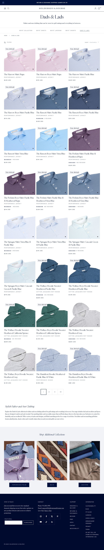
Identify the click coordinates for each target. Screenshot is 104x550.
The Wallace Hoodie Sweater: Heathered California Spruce (16, 331)
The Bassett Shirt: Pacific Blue (49, 113)
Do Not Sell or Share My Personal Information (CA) (92, 535)
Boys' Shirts (41, 30)
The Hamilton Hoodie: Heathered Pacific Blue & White (50, 375)
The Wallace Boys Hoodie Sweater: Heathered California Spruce (51, 331)
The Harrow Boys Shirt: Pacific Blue (19, 113)
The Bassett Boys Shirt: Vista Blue (50, 154)
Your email (8, 519)
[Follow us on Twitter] (52, 516)
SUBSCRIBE (28, 522)
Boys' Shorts (71, 30)
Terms (88, 529)
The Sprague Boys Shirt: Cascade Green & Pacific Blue (18, 287)
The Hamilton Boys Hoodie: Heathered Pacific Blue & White (82, 375)
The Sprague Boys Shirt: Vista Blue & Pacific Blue (51, 243)
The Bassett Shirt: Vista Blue (16, 154)
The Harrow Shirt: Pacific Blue (81, 74)
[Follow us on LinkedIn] (52, 522)
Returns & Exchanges (73, 512)
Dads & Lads (84, 30)
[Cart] (99, 8)
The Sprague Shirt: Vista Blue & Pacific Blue (17, 243)
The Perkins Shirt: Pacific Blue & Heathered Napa (82, 155)
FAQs (71, 519)
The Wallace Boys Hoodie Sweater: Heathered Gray (19, 375)
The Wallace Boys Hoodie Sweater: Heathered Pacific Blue (83, 287)
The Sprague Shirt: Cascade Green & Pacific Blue (83, 243)
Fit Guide (89, 512)
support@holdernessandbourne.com (53, 508)
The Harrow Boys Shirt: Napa (48, 74)
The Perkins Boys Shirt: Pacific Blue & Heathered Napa (19, 199)
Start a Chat (47, 511)
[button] (92, 42)
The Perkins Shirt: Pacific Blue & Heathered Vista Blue (50, 199)
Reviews (72, 516)
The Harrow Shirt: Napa (14, 74)
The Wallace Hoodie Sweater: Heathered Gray (81, 331)
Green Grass (90, 518)
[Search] (8, 8)
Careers (88, 515)
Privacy (88, 526)
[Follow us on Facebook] (46, 516)
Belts (52, 484)
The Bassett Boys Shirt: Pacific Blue (84, 113)
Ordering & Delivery (73, 507)
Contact (72, 525)
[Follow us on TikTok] (46, 522)
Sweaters (84, 484)
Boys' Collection (25, 30)
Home (5, 35)
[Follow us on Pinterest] (57, 516)
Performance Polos (19, 484)
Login (71, 522)
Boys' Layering (56, 30)
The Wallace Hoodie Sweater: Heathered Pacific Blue (48, 287)
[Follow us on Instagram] (41, 516)
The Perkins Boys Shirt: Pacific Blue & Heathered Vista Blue (84, 199)
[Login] (95, 8)
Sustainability (91, 506)
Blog (87, 509)
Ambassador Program (90, 522)
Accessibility (74, 528)
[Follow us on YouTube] (41, 522)
